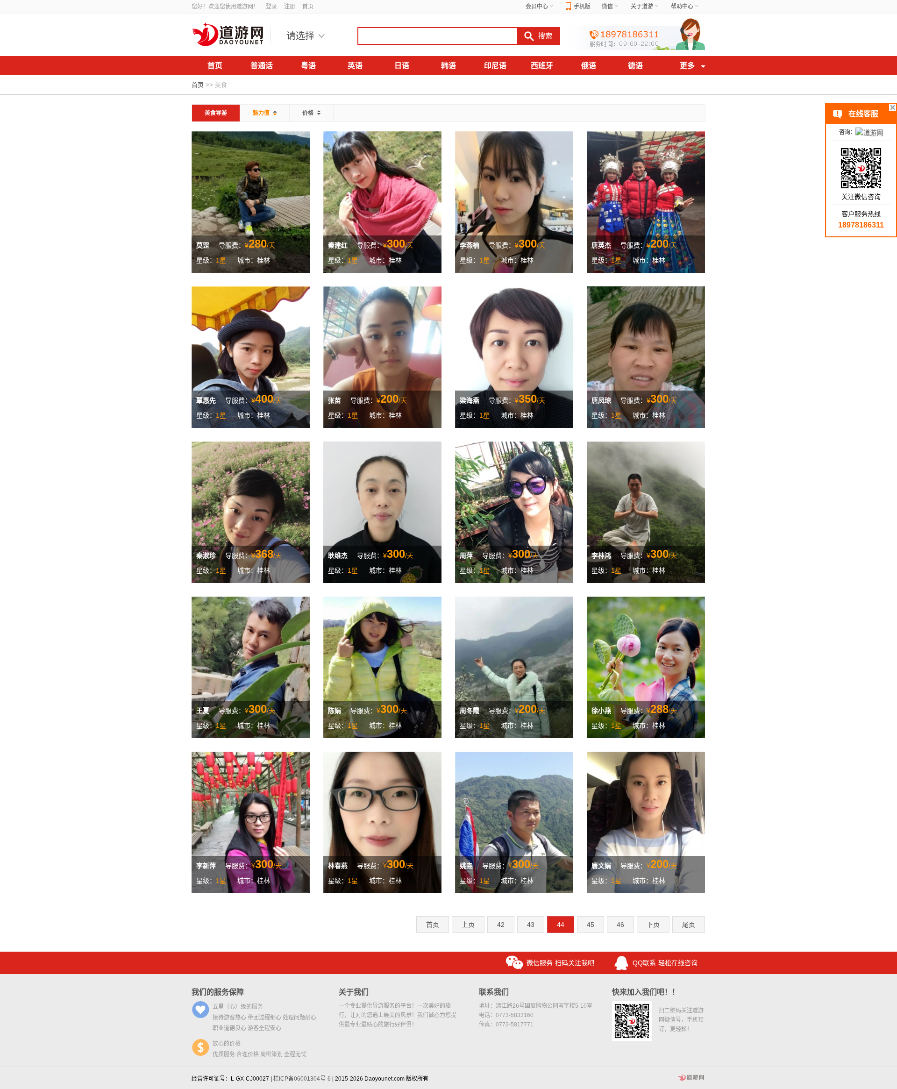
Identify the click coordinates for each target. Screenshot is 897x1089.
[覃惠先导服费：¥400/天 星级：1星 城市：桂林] (251, 356)
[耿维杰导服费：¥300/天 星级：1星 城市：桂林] (382, 511)
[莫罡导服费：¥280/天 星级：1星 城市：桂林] (251, 201)
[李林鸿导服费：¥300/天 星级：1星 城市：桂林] (646, 511)
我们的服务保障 (218, 992)
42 (501, 924)
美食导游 (216, 113)
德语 (635, 66)
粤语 (308, 66)
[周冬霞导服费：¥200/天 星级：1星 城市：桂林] (514, 666)
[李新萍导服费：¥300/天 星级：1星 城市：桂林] (251, 822)
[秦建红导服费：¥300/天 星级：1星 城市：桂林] (382, 201)
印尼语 (495, 66)
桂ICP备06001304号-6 (302, 1078)
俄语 (588, 66)
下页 (653, 924)
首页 (307, 6)
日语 (401, 66)
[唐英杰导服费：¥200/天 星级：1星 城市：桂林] (646, 201)
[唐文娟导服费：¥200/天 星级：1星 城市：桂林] (646, 822)
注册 (289, 6)
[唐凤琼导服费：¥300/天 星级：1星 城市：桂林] (646, 356)
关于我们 (354, 992)
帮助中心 (682, 6)
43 (530, 924)
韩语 (448, 66)
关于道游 (642, 6)
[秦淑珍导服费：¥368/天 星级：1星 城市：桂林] (251, 511)
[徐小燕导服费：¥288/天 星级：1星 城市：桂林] (646, 666)
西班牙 (542, 66)
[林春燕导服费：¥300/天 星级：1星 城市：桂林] (382, 822)
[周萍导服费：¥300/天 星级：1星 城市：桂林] (514, 511)
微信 (607, 6)
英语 (355, 66)
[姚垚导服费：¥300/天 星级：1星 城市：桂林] (514, 822)
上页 (468, 924)
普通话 (261, 66)
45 (590, 924)
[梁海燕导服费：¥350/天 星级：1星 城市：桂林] (514, 356)
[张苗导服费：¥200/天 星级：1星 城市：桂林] (382, 356)
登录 (271, 6)
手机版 (582, 6)
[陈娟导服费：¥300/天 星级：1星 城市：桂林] (382, 666)
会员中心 (537, 6)
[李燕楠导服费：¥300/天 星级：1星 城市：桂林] (514, 201)
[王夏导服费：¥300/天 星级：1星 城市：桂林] (251, 666)
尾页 (688, 924)
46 (620, 924)
